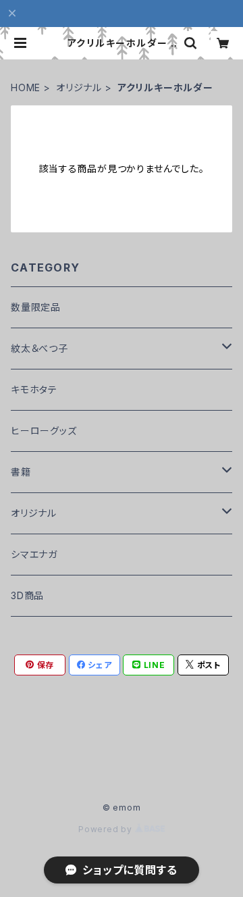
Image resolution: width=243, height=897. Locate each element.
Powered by (106, 829)
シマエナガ (34, 554)
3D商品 (27, 595)
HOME (25, 87)
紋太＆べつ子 (39, 348)
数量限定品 (36, 307)
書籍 (21, 472)
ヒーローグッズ (44, 430)
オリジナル (79, 87)
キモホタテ (34, 389)
